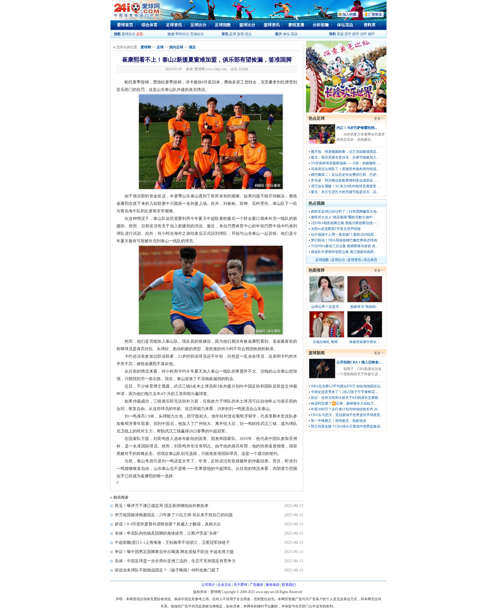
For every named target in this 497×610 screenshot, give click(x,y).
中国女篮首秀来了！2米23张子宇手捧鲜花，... (346, 392)
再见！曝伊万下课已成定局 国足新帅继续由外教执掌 (162, 506)
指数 (117, 34)
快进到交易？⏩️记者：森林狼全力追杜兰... (343, 403)
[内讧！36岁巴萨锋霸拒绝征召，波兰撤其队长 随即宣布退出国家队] (322, 143)
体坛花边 (345, 25)
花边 (294, 34)
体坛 (286, 34)
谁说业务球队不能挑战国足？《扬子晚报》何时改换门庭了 (167, 570)
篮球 (240, 34)
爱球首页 (125, 25)
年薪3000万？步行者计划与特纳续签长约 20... (345, 409)
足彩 (139, 34)
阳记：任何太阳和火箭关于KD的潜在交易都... (346, 398)
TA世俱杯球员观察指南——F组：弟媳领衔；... (346, 163)
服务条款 (273, 585)
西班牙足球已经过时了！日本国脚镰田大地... (345, 211)
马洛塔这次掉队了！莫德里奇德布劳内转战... (345, 169)
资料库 (370, 25)
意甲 (348, 34)
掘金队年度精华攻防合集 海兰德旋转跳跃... (343, 252)
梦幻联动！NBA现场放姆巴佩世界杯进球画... (345, 240)
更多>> (379, 119)
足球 (232, 34)
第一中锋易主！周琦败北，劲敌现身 (338, 421)
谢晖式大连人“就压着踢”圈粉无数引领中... (343, 217)
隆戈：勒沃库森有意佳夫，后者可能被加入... (345, 157)
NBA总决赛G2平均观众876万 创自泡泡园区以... (347, 386)
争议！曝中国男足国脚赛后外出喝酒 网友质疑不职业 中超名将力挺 (174, 552)
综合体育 (150, 25)
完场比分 (197, 34)
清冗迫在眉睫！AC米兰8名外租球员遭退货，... (346, 186)
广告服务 (256, 585)
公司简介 (208, 585)
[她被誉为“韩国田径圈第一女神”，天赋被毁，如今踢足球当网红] (365, 302)
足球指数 (223, 25)
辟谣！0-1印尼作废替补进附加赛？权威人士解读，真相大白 (168, 524)
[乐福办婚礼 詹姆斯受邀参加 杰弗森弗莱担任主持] (327, 337)
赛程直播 (296, 25)
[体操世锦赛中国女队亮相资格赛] (365, 337)
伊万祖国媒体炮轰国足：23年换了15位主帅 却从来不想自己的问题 (174, 515)
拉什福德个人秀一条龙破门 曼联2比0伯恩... (343, 234)
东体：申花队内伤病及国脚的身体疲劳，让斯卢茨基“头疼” (167, 533)
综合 (248, 34)
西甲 (356, 34)
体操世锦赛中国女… (364, 342)
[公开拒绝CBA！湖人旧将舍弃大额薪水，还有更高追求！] (322, 377)
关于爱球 (240, 585)
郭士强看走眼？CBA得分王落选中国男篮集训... (347, 426)
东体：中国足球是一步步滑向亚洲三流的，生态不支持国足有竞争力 (175, 561)
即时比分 (182, 34)
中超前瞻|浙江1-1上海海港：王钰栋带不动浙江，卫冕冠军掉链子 (172, 542)
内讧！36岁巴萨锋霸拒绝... (357, 128)
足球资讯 (174, 25)
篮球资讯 (272, 25)
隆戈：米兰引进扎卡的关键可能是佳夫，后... (345, 192)
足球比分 (198, 25)
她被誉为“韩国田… (364, 307)
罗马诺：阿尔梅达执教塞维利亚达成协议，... (345, 180)
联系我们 (289, 585)
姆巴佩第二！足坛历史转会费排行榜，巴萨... (345, 175)
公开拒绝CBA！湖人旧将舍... (359, 362)
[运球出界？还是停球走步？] (327, 302)
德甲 (371, 34)
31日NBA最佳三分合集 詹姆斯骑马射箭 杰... (344, 246)
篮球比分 (247, 25)
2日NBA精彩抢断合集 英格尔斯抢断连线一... (345, 223)
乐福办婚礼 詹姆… (327, 342)
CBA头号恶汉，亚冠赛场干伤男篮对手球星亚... (347, 415)
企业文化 (224, 585)
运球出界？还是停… (326, 307)
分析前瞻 (321, 25)
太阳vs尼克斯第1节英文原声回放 (336, 229)
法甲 (363, 34)
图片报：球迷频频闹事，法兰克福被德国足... (345, 152)
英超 (340, 34)
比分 (171, 34)
